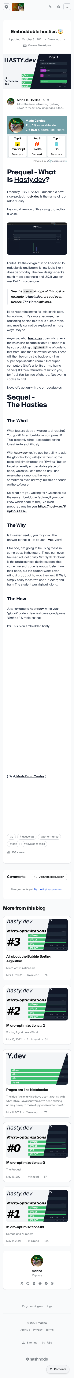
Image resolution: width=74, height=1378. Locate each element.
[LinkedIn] (48, 100)
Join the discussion (52, 877)
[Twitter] (22, 1283)
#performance (49, 837)
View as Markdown (39, 46)
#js (11, 837)
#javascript (27, 837)
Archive (25, 1330)
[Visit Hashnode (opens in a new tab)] (37, 1359)
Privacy (38, 1330)
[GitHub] (28, 1283)
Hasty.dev (29, 180)
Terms (50, 1330)
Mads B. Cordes (28, 100)
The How (29, 302)
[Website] (40, 1283)
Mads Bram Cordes (30, 776)
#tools (13, 844)
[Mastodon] (52, 1283)
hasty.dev (32, 196)
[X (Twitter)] (43, 100)
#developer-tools (34, 844)
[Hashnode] (46, 1283)
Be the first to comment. (48, 889)
